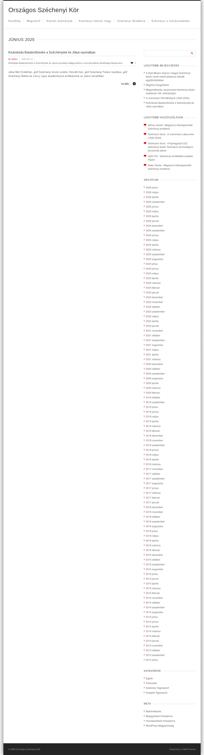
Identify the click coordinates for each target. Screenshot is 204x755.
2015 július (152, 573)
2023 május (152, 273)
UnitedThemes (188, 749)
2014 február (153, 636)
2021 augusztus (154, 344)
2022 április (152, 321)
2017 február (153, 497)
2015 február (153, 593)
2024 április (152, 244)
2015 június (152, 578)
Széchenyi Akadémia (131, 21)
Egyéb (149, 678)
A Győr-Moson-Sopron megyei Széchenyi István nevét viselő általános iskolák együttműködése (168, 76)
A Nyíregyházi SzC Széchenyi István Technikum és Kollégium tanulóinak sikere (170, 147)
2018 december (154, 435)
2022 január (152, 325)
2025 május (152, 211)
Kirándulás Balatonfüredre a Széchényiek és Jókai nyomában (51, 52)
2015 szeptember (155, 564)
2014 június (152, 621)
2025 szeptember (155, 201)
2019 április (152, 421)
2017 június (152, 488)
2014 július (152, 616)
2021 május (152, 349)
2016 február (153, 550)
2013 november (154, 645)
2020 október (153, 368)
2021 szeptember (155, 340)
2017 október (153, 473)
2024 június (152, 235)
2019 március (153, 426)
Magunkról (33, 21)
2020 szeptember (155, 373)
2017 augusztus (154, 483)
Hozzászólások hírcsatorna (160, 720)
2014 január (152, 640)
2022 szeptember (155, 311)
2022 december (154, 297)
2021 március (153, 359)
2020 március (153, 387)
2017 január (152, 502)
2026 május (152, 192)
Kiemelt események (59, 21)
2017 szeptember (155, 478)
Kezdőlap (14, 21)
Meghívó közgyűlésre (157, 84)
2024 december (154, 225)
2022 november (154, 302)
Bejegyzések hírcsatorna (159, 716)
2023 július (152, 263)
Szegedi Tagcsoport (156, 692)
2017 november (154, 469)
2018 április (152, 459)
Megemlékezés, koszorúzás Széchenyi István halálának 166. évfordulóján (170, 91)
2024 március (153, 249)
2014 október (153, 602)
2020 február (153, 392)
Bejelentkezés (153, 711)
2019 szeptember (155, 402)
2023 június (152, 268)
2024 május (152, 240)
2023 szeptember (155, 254)
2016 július (152, 531)
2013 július (152, 659)
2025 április (152, 216)
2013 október (153, 650)
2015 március (153, 588)
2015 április (152, 583)
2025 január (152, 220)
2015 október (153, 559)
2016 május (152, 535)
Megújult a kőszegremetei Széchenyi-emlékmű (169, 166)
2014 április (152, 626)
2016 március (153, 545)
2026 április (152, 197)
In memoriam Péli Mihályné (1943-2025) (167, 98)
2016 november (154, 511)
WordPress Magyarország (160, 725)
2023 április (152, 278)
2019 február (153, 430)
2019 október (153, 397)
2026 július (152, 187)
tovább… (126, 83)
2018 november (154, 440)
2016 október (153, 516)
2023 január (152, 292)
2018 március (153, 464)
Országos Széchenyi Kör (43, 10)
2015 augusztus (154, 569)
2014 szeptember (155, 607)
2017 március (153, 492)
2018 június (152, 449)
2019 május (152, 416)
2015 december (154, 554)
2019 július (152, 407)
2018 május (152, 454)
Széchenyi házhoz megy (95, 21)
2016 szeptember (155, 521)
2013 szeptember (155, 655)
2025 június (152, 206)
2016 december (154, 507)
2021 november (154, 330)
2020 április (152, 383)
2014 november (154, 597)
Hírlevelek (151, 683)
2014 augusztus (154, 612)
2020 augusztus (154, 378)
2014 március (153, 631)
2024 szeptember (155, 230)
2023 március (153, 282)
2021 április (152, 354)
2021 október (153, 335)
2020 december (154, 364)
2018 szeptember (155, 445)
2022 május (152, 316)
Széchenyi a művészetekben (170, 21)
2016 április (152, 540)
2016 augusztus (154, 526)
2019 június (152, 411)
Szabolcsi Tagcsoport (157, 687)
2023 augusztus (154, 259)
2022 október (153, 306)
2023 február (153, 287)
